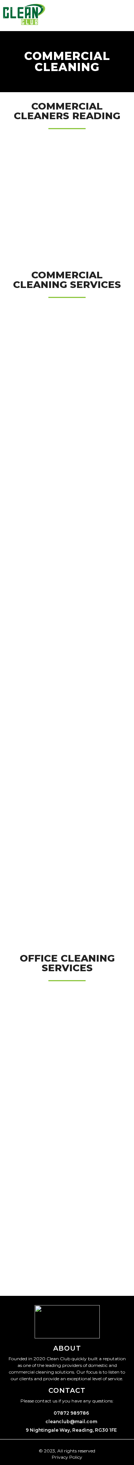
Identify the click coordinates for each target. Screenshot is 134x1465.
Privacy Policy (67, 1457)
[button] (127, 15)
